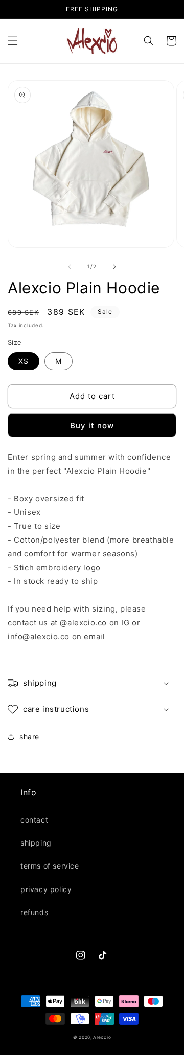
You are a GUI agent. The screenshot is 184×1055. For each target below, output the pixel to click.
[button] (13, 41)
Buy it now (92, 425)
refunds (34, 912)
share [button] (29, 736)
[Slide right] (114, 266)
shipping (36, 842)
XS (23, 361)
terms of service (49, 865)
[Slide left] (69, 266)
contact (34, 819)
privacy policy (46, 889)
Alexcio (102, 1037)
